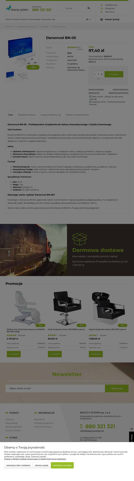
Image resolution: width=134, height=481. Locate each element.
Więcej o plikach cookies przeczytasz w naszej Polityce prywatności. (35, 459)
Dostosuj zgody (41, 465)
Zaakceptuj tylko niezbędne (18, 465)
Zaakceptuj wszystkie (62, 465)
